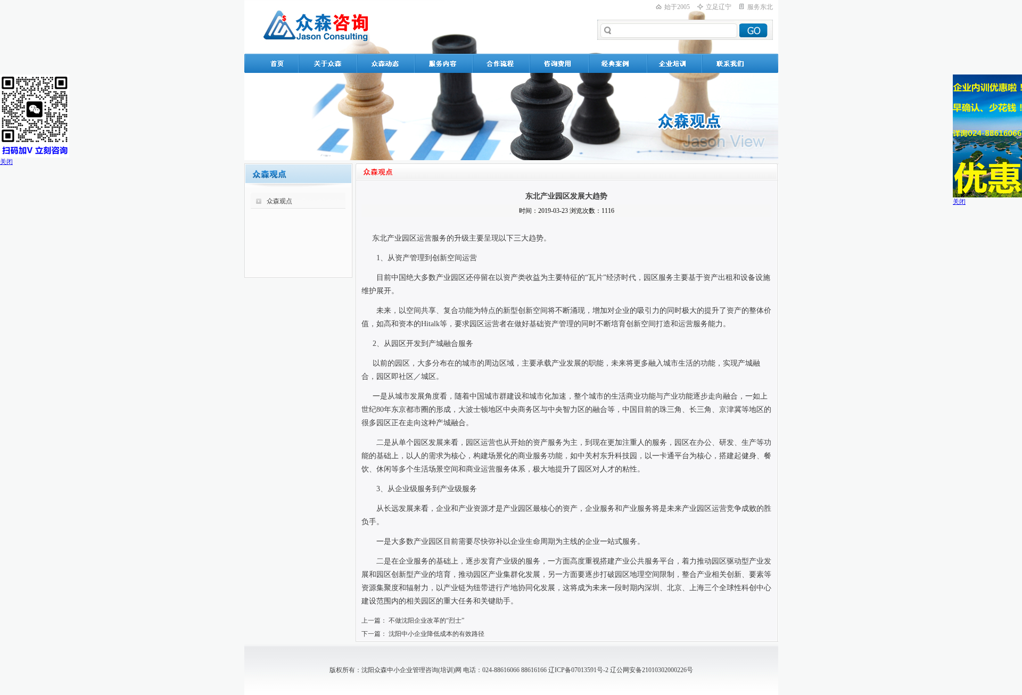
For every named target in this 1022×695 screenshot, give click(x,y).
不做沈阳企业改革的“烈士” (426, 620)
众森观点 (279, 201)
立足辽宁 (718, 7)
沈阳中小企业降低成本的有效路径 (436, 634)
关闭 (6, 162)
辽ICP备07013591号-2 (578, 670)
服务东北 (760, 7)
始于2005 (677, 7)
